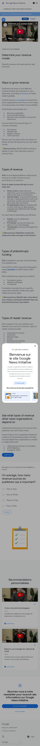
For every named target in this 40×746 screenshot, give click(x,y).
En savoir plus (20, 383)
